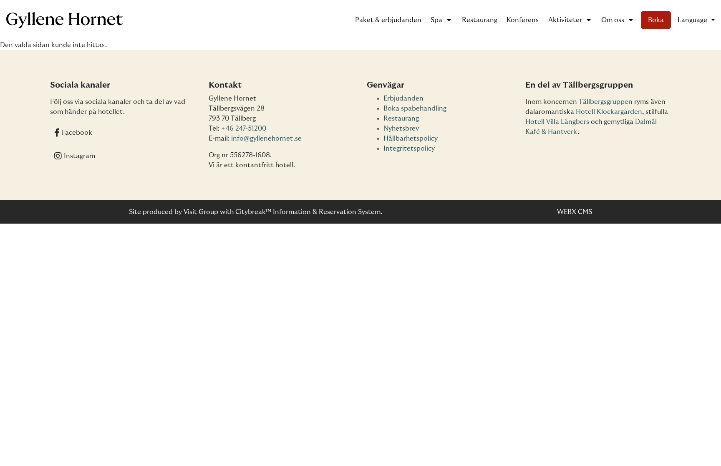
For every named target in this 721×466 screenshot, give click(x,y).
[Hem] (64, 20)
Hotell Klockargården (609, 111)
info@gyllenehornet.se (266, 138)
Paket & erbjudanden (388, 20)
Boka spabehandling (414, 108)
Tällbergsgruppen (606, 101)
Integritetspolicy (409, 148)
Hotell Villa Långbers (557, 121)
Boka (656, 20)
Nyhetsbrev (401, 128)
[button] (696, 20)
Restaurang (479, 20)
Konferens (523, 20)
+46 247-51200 (243, 128)
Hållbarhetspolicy (410, 138)
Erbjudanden (403, 98)
